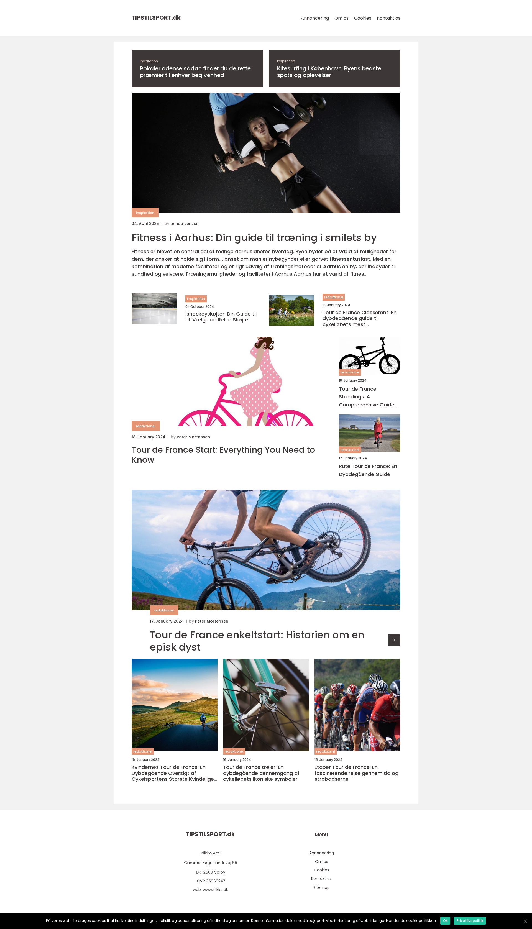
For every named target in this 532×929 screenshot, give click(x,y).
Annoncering (315, 18)
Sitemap (321, 887)
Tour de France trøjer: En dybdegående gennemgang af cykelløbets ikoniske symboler (261, 773)
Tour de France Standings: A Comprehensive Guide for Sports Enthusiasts (366, 397)
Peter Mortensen (193, 437)
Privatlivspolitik (470, 920)
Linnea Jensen (184, 224)
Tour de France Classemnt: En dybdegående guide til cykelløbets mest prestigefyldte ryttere (360, 318)
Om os (341, 18)
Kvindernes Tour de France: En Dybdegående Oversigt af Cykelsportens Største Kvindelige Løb (173, 773)
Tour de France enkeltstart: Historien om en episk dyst (257, 641)
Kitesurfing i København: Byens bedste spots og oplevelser (329, 71)
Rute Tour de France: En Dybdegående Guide (368, 470)
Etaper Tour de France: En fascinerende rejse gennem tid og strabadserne (356, 773)
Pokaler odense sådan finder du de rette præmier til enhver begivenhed (195, 71)
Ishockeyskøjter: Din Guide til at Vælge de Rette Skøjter (221, 317)
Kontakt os (388, 18)
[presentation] (394, 640)
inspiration (149, 61)
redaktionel (333, 297)
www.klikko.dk (215, 889)
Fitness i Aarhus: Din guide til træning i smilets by (254, 238)
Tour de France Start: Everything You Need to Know (223, 455)
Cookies (362, 18)
